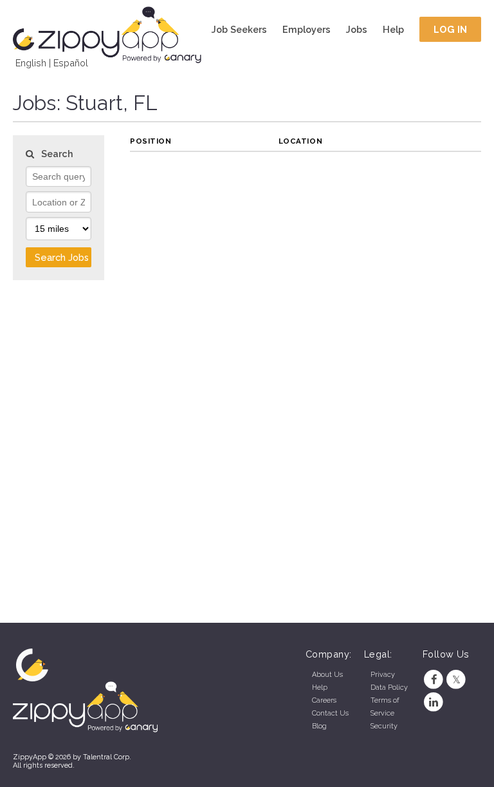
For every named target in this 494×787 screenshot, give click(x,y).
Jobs (356, 29)
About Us (327, 674)
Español (70, 62)
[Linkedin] (434, 702)
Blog (319, 726)
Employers (306, 29)
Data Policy (389, 687)
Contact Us (330, 713)
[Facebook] (434, 679)
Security (384, 726)
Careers (324, 700)
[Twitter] (456, 679)
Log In (451, 29)
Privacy (382, 674)
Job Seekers (239, 29)
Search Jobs (62, 257)
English (30, 62)
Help (393, 29)
